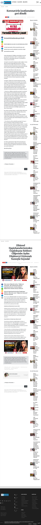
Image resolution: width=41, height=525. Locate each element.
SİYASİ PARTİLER (24, 503)
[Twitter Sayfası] (3, 500)
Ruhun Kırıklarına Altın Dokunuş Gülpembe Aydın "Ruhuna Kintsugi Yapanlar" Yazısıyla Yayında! (35, 29)
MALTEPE (19, 2)
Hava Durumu (34, 496)
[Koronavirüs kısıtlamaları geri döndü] (14, 27)
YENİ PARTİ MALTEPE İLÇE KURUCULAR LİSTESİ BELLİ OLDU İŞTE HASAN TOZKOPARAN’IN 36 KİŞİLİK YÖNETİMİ (37, 80)
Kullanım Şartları (4, 512)
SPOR (22, 504)
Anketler (23, 513)
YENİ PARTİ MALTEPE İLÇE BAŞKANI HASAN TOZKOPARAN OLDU (36, 104)
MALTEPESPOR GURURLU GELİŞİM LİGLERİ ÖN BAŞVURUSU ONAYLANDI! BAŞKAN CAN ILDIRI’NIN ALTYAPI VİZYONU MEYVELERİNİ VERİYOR (36, 203)
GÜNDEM (14, 2)
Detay (30, 523)
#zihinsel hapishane (14, 368)
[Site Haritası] (1, 503)
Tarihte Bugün (34, 503)
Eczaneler (34, 500)
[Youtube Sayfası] (6, 500)
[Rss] (10, 500)
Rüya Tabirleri (24, 516)
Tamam (34, 523)
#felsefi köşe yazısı (23, 367)
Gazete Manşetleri (35, 508)
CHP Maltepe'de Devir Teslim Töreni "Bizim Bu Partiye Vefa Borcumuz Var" (35, 66)
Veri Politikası (3, 509)
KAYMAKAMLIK (24, 502)
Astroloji (22, 517)
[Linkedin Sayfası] (8, 500)
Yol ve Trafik (34, 498)
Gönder (26, 386)
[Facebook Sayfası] (1, 500)
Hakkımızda (3, 506)
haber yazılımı (2, 523)
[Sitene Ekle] (3, 503)
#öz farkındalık (7, 368)
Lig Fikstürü (34, 502)
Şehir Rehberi (34, 507)
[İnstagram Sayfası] (4, 500)
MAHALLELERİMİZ (24, 500)
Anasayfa (2, 6)
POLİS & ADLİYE (24, 505)
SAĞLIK (6, 6)
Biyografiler (23, 514)
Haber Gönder (3, 515)
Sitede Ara (23, 512)
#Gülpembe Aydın (7, 367)
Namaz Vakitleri (35, 499)
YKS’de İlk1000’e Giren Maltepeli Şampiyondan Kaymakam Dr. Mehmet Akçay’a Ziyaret (36, 43)
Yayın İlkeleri (3, 508)
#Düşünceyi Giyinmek (15, 367)
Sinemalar (34, 504)
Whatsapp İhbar (3, 514)
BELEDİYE (25, 2)
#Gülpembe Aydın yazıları (9, 369)
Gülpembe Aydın (12, 293)
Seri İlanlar (34, 505)
